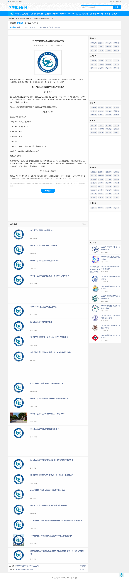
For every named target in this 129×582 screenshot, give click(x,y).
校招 (47, 107)
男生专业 (116, 125)
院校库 (22, 18)
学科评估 (100, 14)
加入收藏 (118, 1)
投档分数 (40, 14)
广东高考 (101, 190)
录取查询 (116, 50)
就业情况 (116, 111)
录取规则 (43, 27)
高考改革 (93, 43)
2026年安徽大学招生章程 (24, 569)
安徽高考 (116, 175)
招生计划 (28, 27)
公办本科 (93, 68)
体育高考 (108, 208)
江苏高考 (101, 172)
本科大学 (93, 64)
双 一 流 (108, 60)
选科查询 (93, 14)
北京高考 (101, 194)
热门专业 (93, 129)
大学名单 (56, 14)
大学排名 (63, 14)
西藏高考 (108, 197)
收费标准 (50, 27)
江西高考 (93, 179)
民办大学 (116, 64)
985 (69, 14)
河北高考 (101, 179)
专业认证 (101, 132)
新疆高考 (101, 197)
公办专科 (101, 68)
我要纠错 (111, 1)
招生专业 (20, 27)
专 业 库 (114, 14)
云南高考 (116, 186)
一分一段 (33, 14)
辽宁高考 (108, 179)
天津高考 (116, 194)
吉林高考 (116, 179)
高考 (56, 87)
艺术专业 (28, 23)
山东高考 (116, 172)
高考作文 (101, 46)
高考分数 (25, 14)
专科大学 (101, 64)
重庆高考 (93, 197)
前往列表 (83, 566)
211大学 (101, 60)
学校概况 (13, 23)
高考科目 (116, 43)
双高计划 (85, 14)
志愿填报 (48, 14)
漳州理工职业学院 (47, 18)
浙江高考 (108, 172)
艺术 (49, 163)
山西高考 (116, 183)
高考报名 (101, 43)
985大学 (93, 60)
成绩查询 (108, 46)
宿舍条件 (108, 115)
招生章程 (29, 18)
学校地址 (116, 115)
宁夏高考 (93, 194)
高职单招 (35, 23)
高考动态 (18, 14)
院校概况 (93, 107)
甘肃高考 (93, 186)
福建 (57, 99)
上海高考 (108, 194)
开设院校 (108, 129)
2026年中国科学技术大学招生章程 (27, 566)
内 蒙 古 (116, 197)
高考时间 (108, 43)
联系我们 (74, 578)
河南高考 (101, 183)
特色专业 (108, 132)
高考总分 (93, 46)
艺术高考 (101, 208)
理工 (33, 79)
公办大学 (108, 64)
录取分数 (101, 111)
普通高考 (37, 18)
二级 (41, 166)
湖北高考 (101, 175)
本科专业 (93, 125)
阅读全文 (48, 191)
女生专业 (108, 125)
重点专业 (116, 107)
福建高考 (93, 175)
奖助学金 (57, 27)
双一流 (78, 14)
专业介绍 (101, 129)
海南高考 (116, 190)
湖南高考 (108, 175)
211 (73, 14)
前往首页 (83, 569)
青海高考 (93, 190)
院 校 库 (107, 14)
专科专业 (101, 125)
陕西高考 (108, 183)
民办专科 (116, 68)
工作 (24, 97)
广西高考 (108, 190)
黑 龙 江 (93, 183)
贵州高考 (108, 186)
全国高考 (93, 172)
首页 (11, 14)
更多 (84, 224)
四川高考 (101, 186)
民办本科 (108, 68)
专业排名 (116, 132)
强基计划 (93, 208)
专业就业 (116, 129)
